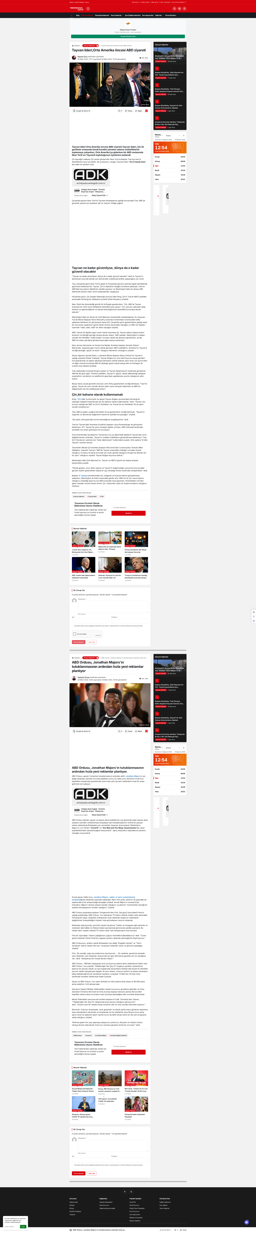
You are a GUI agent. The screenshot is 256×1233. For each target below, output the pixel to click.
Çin (79, 399)
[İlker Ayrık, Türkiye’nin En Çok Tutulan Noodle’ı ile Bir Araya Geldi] (136, 1082)
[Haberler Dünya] (77, 8)
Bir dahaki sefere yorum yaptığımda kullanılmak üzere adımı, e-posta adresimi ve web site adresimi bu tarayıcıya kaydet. (108, 626)
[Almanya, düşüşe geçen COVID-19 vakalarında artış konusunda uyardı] (83, 1108)
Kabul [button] (23, 1226)
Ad (73, 617)
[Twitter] (131, 1191)
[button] (180, 9)
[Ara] (174, 9)
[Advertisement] (110, 130)
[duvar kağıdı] (91, 184)
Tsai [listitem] (101, 496)
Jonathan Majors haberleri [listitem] (118, 1035)
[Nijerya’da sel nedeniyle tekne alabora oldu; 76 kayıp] (110, 543)
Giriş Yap (92, 1173)
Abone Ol (128, 513)
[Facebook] (124, 1191)
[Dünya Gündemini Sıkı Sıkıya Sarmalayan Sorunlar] (136, 543)
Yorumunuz (82, 599)
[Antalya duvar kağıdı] (165, 199)
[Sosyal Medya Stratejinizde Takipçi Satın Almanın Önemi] (83, 1082)
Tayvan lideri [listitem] (92, 496)
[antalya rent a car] (157, 200)
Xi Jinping (83, 476)
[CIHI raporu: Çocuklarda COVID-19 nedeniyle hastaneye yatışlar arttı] (110, 1108)
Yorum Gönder (79, 1173)
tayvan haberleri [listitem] (78, 496)
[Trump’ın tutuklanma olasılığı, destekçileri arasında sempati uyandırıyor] (136, 569)
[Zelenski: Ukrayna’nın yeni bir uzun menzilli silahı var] (110, 569)
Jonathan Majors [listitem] (100, 1035)
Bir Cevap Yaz (79, 590)
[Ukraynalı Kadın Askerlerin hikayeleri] (136, 1108)
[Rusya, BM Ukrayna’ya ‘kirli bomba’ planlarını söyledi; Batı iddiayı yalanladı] (110, 1082)
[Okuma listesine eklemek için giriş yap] (146, 110)
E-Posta (115, 617)
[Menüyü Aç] (88, 9)
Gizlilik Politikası (9, 1226)
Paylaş (184, 1230)
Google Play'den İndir (128, 36)
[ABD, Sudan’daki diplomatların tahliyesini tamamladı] (83, 569)
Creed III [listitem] (88, 1035)
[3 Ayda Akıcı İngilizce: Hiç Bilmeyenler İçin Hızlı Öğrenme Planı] (83, 543)
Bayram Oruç (83, 57)
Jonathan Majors (133, 776)
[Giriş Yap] (184, 9)
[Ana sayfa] (71, 15)
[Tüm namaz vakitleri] (183, 135)
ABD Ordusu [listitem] (77, 1035)
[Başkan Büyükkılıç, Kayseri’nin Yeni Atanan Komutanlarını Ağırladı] (170, 105)
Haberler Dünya (84, 677)
